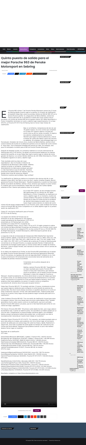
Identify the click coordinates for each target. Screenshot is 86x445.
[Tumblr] (28, 416)
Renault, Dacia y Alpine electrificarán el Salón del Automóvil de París (80, 322)
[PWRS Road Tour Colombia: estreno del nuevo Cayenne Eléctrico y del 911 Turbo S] (68, 347)
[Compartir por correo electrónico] (41, 416)
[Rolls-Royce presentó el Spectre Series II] (68, 290)
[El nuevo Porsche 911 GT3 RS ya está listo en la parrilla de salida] (68, 301)
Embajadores (33, 49)
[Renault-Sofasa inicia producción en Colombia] (68, 255)
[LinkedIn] (25, 416)
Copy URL (37, 410)
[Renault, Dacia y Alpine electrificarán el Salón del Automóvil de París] (68, 322)
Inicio (4, 49)
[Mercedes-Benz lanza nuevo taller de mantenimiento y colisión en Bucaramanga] (65, 279)
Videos (52, 49)
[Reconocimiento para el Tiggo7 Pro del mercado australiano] (68, 311)
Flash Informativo (71, 49)
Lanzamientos (41, 49)
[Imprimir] (45, 416)
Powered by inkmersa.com (54, 440)
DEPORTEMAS (80, 49)
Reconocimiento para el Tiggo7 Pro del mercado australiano (80, 310)
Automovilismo (23, 49)
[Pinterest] (32, 416)
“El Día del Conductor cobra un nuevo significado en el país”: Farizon (80, 334)
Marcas (9, 49)
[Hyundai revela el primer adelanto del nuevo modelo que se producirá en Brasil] (68, 233)
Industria (15, 49)
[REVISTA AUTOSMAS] (43, 22)
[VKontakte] (38, 416)
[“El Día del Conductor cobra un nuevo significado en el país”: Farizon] (68, 334)
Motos (47, 49)
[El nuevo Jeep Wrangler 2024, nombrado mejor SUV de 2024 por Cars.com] (68, 266)
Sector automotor (60, 49)
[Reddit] (35, 416)
